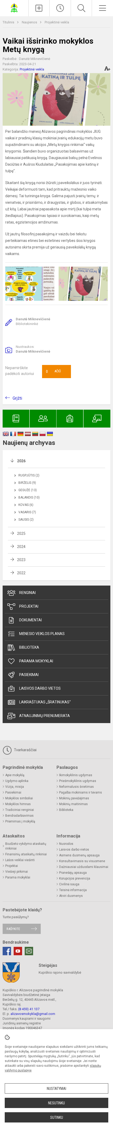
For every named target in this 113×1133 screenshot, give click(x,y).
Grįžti (17, 398)
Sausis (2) (26, 519)
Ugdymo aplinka (16, 781)
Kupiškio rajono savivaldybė (60, 972)
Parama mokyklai (36, 661)
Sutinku (56, 1117)
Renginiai (27, 593)
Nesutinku (56, 1103)
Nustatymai (56, 1088)
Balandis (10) (29, 497)
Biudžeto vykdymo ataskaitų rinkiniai (25, 846)
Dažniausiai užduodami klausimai (83, 867)
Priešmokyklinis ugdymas (77, 781)
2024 (21, 547)
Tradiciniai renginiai (19, 810)
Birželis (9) (27, 483)
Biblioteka (29, 647)
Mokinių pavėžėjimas (74, 798)
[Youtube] (18, 951)
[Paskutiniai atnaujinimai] (60, 8)
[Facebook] (7, 951)
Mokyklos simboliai (19, 798)
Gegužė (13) (27, 490)
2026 (21, 461)
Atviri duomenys (71, 896)
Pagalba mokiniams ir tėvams (80, 792)
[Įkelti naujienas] (39, 8)
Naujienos (30, 22)
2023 (21, 560)
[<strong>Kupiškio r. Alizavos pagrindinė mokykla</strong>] (14, 7)
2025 (21, 533)
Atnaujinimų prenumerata (44, 716)
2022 (21, 573)
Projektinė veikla (57, 22)
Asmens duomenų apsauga (79, 855)
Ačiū (53, 371)
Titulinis (9, 22)
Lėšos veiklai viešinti (20, 860)
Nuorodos (66, 844)
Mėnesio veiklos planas (42, 634)
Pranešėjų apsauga (73, 873)
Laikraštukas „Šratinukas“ (45, 702)
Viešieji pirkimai (16, 871)
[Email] (29, 951)
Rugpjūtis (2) (28, 475)
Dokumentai (30, 620)
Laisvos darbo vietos (40, 688)
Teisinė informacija (73, 890)
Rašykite (13, 929)
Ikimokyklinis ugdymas (75, 775)
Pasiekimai (29, 675)
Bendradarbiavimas (19, 815)
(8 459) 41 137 (28, 1009)
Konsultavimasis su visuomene (82, 861)
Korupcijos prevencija (74, 878)
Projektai (28, 606)
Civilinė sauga (69, 884)
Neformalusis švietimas (76, 787)
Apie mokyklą (14, 775)
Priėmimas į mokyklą (20, 821)
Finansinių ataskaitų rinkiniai (26, 854)
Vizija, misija (14, 787)
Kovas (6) (25, 505)
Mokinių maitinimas (73, 804)
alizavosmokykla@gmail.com (33, 1014)
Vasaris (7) (27, 512)
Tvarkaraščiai (25, 750)
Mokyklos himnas (18, 804)
